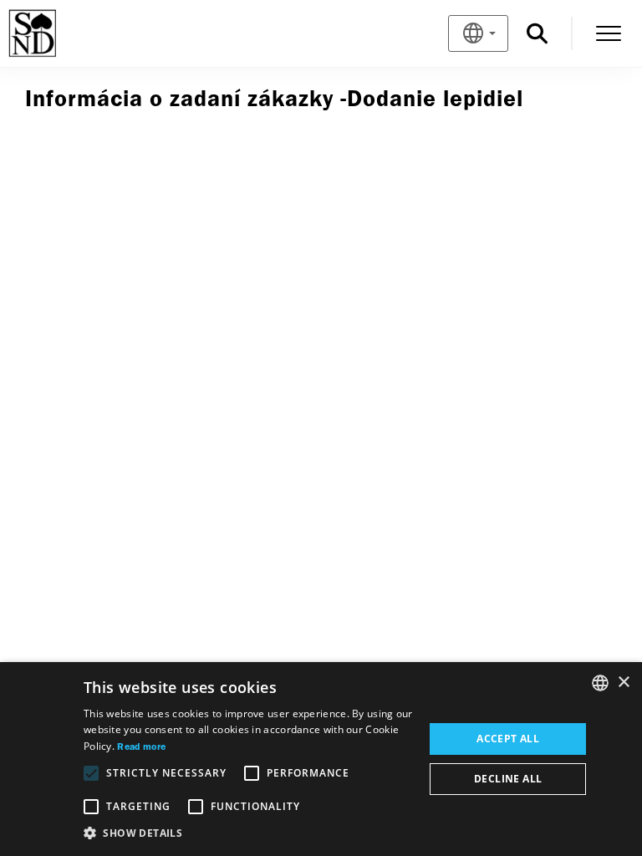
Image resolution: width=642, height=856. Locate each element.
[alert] (321, 759)
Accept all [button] (507, 738)
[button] (249, 833)
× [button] (623, 682)
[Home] (60, 33)
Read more (141, 747)
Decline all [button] (508, 779)
